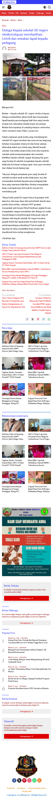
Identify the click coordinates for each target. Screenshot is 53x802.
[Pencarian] (49, 7)
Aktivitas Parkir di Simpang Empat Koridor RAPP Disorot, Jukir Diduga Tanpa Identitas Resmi (26, 249)
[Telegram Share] (43, 319)
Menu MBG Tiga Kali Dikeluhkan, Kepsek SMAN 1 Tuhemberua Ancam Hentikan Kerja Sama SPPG (26, 270)
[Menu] (4, 7)
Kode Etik (11, 788)
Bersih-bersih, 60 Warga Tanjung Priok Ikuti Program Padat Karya (28, 679)
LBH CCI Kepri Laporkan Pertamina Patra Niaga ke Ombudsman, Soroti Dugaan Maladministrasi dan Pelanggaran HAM (22, 256)
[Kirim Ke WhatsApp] (49, 319)
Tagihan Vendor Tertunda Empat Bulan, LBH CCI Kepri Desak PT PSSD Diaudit (25, 264)
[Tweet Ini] (33, 319)
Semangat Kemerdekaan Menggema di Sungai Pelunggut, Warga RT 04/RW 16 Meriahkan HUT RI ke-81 (25, 276)
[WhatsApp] (34, 780)
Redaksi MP (26, 791)
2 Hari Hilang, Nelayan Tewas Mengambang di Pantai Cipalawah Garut (28, 660)
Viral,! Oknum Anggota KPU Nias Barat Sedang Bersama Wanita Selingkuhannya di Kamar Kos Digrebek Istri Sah (13, 301)
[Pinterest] (24, 780)
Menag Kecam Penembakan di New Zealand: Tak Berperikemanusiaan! (27, 651)
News (4, 26)
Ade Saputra (12, 47)
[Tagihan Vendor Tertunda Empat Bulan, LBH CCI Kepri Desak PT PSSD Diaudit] (13, 363)
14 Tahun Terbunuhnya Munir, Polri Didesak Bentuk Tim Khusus (29, 670)
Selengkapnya (25, 598)
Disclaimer (21, 788)
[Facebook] (14, 780)
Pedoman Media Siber (37, 788)
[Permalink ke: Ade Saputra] (4, 48)
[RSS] (39, 780)
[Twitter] (19, 780)
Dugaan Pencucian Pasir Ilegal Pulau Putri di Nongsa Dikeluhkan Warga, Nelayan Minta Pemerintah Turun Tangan (25, 282)
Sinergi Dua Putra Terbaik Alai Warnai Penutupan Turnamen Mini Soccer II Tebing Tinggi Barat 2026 (28, 641)
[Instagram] (29, 780)
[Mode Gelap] (44, 7)
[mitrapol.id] (9, 7)
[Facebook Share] (27, 319)
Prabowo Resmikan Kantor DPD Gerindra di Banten (28, 688)
